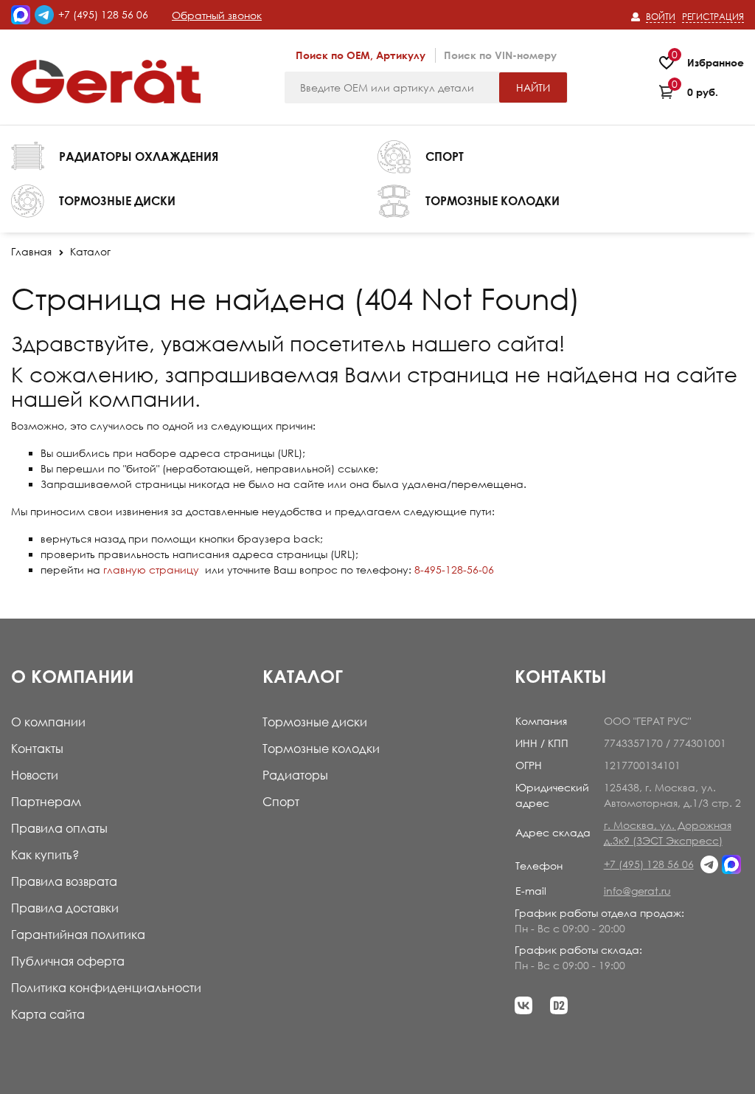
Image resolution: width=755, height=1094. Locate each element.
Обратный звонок (217, 15)
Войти (660, 16)
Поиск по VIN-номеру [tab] (500, 55)
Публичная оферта (68, 961)
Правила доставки (65, 908)
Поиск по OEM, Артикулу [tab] (360, 55)
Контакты (37, 748)
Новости (34, 775)
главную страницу (151, 569)
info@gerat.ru (637, 890)
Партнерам (46, 801)
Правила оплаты (59, 828)
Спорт (280, 801)
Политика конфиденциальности (106, 987)
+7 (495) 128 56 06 (103, 14)
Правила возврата (64, 881)
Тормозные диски (314, 722)
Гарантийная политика (78, 934)
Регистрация (713, 16)
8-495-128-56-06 (454, 569)
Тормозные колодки (321, 748)
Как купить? (45, 854)
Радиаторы (295, 775)
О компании (48, 722)
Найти (533, 87)
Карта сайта (48, 1014)
